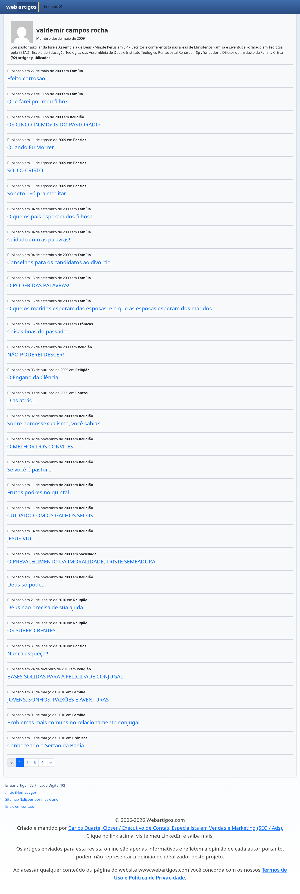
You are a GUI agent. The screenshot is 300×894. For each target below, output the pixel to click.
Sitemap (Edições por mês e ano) (32, 799)
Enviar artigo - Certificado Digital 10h (35, 785)
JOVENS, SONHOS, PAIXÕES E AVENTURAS (58, 699)
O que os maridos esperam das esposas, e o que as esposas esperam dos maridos (109, 308)
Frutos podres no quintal (38, 492)
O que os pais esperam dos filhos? (49, 216)
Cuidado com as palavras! (38, 239)
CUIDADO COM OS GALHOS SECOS (50, 515)
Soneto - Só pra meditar (36, 193)
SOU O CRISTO (25, 170)
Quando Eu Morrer (30, 147)
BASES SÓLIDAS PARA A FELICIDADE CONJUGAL (65, 676)
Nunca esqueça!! (27, 653)
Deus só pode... (26, 584)
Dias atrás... (21, 400)
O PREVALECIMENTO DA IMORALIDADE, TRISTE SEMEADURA (81, 561)
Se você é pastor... (29, 469)
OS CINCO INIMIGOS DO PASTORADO (53, 124)
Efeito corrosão (26, 78)
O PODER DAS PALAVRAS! (38, 285)
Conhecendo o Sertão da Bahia (45, 745)
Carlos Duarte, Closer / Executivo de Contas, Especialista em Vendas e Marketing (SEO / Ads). (175, 827)
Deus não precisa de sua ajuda (45, 607)
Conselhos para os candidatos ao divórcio (59, 262)
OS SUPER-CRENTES (31, 630)
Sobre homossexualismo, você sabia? (53, 423)
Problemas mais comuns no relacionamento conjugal (73, 722)
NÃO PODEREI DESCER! (35, 354)
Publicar (51, 6)
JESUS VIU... (21, 538)
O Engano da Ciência (32, 377)
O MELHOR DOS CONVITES (40, 446)
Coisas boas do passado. (37, 331)
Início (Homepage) (20, 792)
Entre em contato (19, 806)
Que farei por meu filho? (37, 101)
